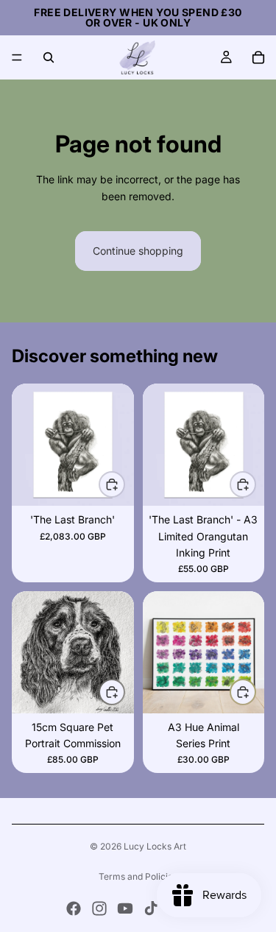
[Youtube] (125, 908)
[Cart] (258, 57)
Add (124, 484)
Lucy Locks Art (155, 846)
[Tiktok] (151, 908)
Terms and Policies (138, 876)
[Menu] (17, 57)
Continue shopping (138, 250)
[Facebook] (73, 908)
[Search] (48, 57)
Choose (255, 484)
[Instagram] (99, 908)
